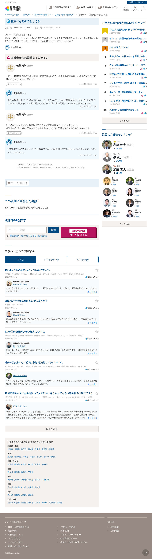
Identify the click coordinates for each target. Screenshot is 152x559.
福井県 (44, 464)
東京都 (10, 457)
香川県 (10, 495)
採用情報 (115, 531)
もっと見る (124, 120)
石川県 (30, 464)
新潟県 (10, 464)
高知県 (24, 495)
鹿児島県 (52, 503)
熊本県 (30, 503)
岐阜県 (24, 472)
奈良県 (37, 480)
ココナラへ (11, 2)
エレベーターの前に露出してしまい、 (127, 92)
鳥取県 (30, 487)
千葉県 (25, 457)
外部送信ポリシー (68, 538)
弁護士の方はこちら (137, 2)
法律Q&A (12, 531)
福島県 (51, 449)
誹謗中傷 (24, 236)
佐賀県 (17, 503)
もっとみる (52, 428)
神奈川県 (18, 457)
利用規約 (64, 531)
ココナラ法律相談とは (18, 527)
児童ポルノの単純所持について (124, 110)
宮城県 (30, 449)
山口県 (24, 487)
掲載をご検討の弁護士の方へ (73, 542)
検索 (53, 230)
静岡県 (17, 472)
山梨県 (24, 464)
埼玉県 (32, 457)
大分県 (37, 503)
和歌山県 (45, 480)
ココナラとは (14, 538)
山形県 (44, 449)
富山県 (37, 464)
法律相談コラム (15, 534)
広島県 (10, 487)
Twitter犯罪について (119, 47)
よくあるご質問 (15, 542)
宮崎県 (44, 503)
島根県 (37, 487)
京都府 (24, 480)
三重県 (30, 472)
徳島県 (30, 495)
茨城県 (39, 457)
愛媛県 (17, 495)
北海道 (10, 449)
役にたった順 (83, 259)
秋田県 (37, 449)
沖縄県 (59, 503)
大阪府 (10, 480)
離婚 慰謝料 (15, 236)
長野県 (17, 464)
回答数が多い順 (51, 259)
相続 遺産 (32, 236)
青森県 (17, 449)
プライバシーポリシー (70, 534)
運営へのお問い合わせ (18, 546)
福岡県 (10, 503)
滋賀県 (30, 480)
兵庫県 (17, 480)
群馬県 (53, 457)
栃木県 (46, 457)
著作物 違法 (42, 236)
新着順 (20, 259)
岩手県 (24, 449)
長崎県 (24, 503)
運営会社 (115, 527)
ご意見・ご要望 (67, 527)
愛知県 (10, 472)
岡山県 (17, 487)
